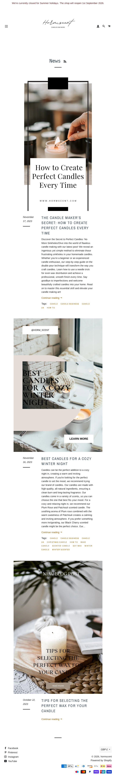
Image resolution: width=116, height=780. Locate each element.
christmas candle (57, 542)
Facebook (12, 748)
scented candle (61, 546)
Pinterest (12, 752)
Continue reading (50, 298)
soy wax (77, 546)
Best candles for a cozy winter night (66, 461)
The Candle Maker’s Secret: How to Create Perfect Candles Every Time (65, 225)
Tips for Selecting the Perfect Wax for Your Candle (64, 705)
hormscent (106, 756)
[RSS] (65, 61)
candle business (70, 304)
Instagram (13, 757)
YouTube (12, 761)
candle (54, 304)
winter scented (61, 549)
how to (51, 307)
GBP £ (104, 749)
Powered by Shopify (101, 760)
